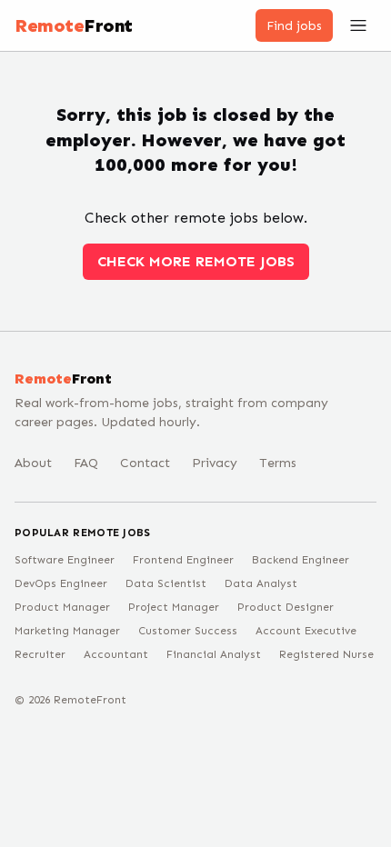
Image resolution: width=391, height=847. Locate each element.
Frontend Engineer (183, 559)
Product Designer (285, 607)
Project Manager (173, 607)
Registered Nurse (326, 654)
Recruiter (40, 654)
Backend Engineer (300, 559)
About (33, 463)
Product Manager (62, 607)
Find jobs (294, 26)
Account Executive (306, 630)
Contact (145, 463)
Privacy (214, 463)
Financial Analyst (213, 654)
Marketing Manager (67, 630)
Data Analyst (261, 583)
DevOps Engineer (61, 583)
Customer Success (187, 630)
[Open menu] (358, 25)
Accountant (116, 654)
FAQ (86, 463)
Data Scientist (165, 583)
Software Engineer (65, 559)
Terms (277, 463)
